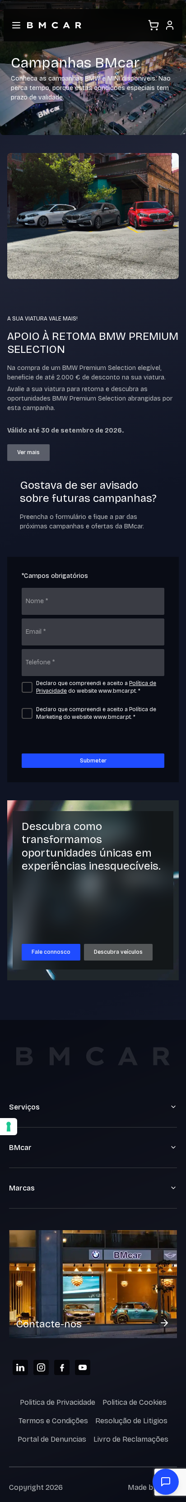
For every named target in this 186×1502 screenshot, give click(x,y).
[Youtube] (82, 1367)
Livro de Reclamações (130, 1439)
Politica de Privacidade (57, 1402)
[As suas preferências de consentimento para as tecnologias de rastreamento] (8, 1126)
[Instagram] (41, 1367)
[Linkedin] (20, 1367)
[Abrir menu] (16, 25)
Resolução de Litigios (131, 1420)
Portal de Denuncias (52, 1439)
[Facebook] (62, 1367)
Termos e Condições (53, 1420)
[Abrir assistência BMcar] (166, 1482)
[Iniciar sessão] (169, 25)
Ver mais (28, 452)
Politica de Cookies (134, 1402)
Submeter (93, 761)
